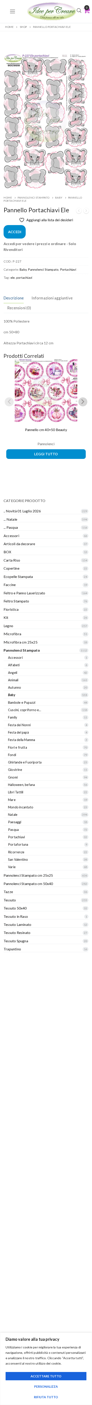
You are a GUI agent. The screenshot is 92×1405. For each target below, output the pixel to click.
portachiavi (24, 277)
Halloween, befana (21, 785)
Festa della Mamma (21, 740)
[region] (46, 1369)
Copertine (11, 568)
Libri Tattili (15, 792)
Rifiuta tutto (46, 1397)
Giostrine (15, 770)
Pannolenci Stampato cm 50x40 (28, 883)
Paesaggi (14, 822)
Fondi (12, 755)
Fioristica (11, 609)
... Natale (10, 519)
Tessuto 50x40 (15, 908)
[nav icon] (12, 11)
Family (12, 717)
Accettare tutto (46, 1376)
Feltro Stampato (16, 601)
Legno (8, 626)
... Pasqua (11, 527)
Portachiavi (68, 269)
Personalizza (46, 1386)
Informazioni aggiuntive (52, 298)
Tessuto (10, 900)
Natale (12, 814)
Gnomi (13, 777)
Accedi (14, 232)
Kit (6, 617)
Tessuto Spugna (16, 941)
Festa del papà (18, 732)
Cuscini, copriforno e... (24, 710)
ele (12, 277)
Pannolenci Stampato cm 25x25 (28, 875)
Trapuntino (12, 949)
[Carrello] (87, 10)
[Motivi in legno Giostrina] (86, 211)
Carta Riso (12, 560)
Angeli (12, 673)
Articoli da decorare (19, 544)
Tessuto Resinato (17, 932)
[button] (81, 62)
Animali (13, 680)
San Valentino (18, 859)
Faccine (10, 584)
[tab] (14, 298)
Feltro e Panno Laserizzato (24, 593)
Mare (12, 800)
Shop (23, 26)
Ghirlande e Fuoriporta (25, 762)
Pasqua (13, 830)
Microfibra (12, 634)
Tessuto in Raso (16, 916)
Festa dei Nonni (19, 725)
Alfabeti (14, 665)
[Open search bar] (79, 10)
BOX (7, 552)
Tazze (8, 891)
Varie (12, 867)
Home (9, 26)
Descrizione (14, 298)
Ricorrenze (16, 852)
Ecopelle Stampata (18, 576)
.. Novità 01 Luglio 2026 (22, 511)
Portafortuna (18, 844)
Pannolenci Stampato (34, 197)
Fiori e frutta (17, 747)
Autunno (14, 687)
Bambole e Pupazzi (21, 702)
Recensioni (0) (19, 307)
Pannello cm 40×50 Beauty (46, 429)
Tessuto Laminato (17, 924)
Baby (59, 197)
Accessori (11, 535)
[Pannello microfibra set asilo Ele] (79, 211)
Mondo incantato (20, 807)
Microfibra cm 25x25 (21, 642)
